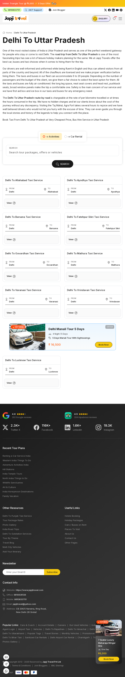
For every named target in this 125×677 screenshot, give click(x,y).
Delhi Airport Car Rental (62, 637)
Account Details (46, 625)
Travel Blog (8, 542)
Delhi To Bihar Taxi (12, 637)
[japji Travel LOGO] (16, 18)
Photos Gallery (10, 641)
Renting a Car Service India (16, 456)
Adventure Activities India (15, 464)
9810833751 (20, 599)
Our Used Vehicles (78, 625)
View (9, 203)
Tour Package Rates (13, 520)
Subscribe (52, 572)
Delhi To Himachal (77, 629)
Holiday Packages (74, 520)
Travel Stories (51, 633)
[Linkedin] (67, 427)
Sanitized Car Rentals (36, 637)
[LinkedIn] (113, 10)
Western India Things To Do (17, 460)
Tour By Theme (10, 538)
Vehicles (37, 629)
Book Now (104, 344)
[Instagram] (98, 427)
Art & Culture (9, 487)
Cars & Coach (27, 625)
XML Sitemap (57, 665)
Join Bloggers (41, 665)
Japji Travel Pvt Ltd (51, 662)
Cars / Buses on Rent (75, 524)
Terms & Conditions (21, 665)
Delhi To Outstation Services (17, 533)
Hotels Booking (72, 516)
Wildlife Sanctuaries (13, 482)
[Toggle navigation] (120, 18)
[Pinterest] (121, 10)
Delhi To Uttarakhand (13, 633)
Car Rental (76, 136)
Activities (54, 136)
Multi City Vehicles (12, 547)
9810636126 (20, 594)
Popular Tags (34, 633)
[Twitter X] (5, 427)
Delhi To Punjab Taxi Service (17, 516)
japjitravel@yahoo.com (24, 604)
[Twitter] (105, 10)
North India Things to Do (15, 478)
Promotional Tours (92, 633)
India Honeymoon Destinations (18, 491)
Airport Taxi (24, 629)
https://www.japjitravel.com (29, 590)
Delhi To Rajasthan (54, 629)
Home (9, 32)
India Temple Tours (12, 473)
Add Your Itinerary (12, 551)
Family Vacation (11, 496)
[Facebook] (109, 10)
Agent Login (9, 629)
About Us (69, 533)
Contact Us (70, 538)
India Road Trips (11, 529)
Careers (62, 625)
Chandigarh (84, 637)
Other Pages (71, 542)
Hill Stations (8, 469)
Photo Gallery (9, 524)
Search (13, 148)
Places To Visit (72, 529)
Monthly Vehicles (70, 633)
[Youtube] (117, 10)
